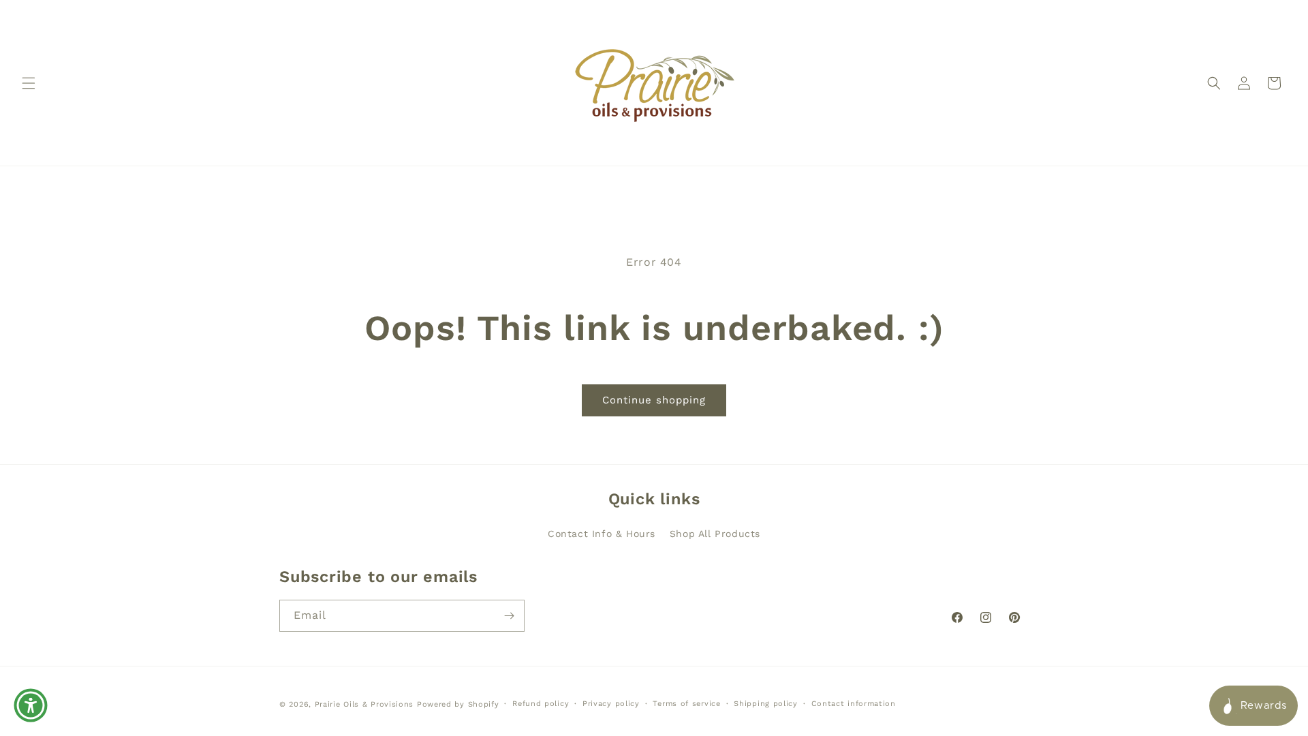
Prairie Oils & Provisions (364, 704)
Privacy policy (611, 703)
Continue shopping (654, 400)
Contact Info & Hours (601, 533)
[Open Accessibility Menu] (31, 705)
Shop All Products (715, 533)
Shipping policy (766, 703)
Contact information (853, 703)
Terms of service (686, 703)
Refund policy (540, 703)
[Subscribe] (509, 616)
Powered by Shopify (458, 704)
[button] (29, 83)
